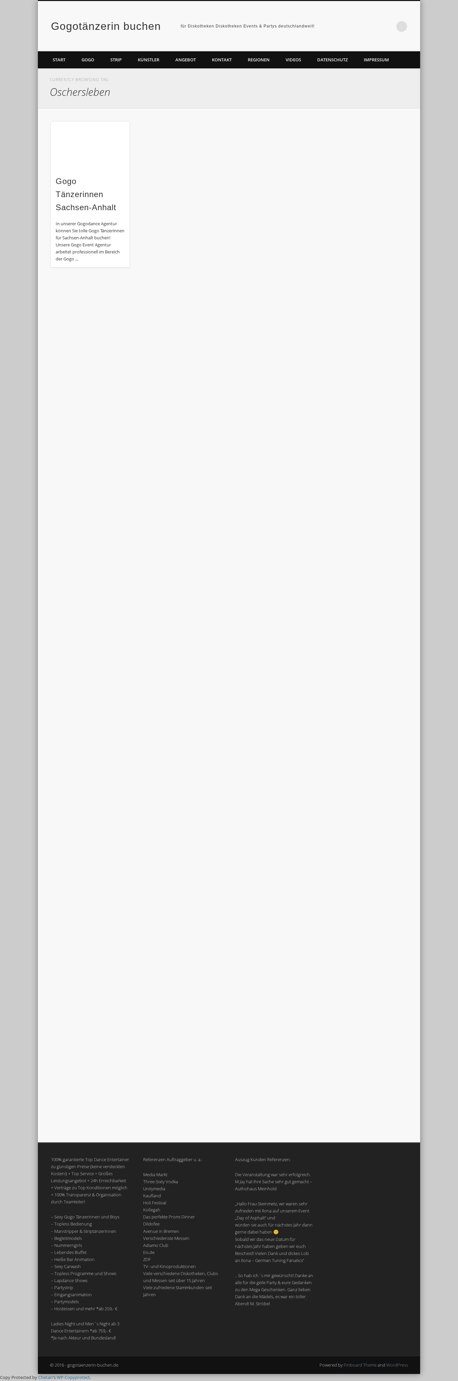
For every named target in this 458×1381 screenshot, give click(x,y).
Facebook (374, 26)
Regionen (259, 60)
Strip (116, 60)
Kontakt (222, 60)
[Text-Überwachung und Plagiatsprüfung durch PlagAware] (367, 833)
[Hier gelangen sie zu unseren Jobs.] (367, 634)
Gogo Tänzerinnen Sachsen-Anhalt (86, 194)
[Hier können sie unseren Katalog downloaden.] (367, 236)
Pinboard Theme (360, 1365)
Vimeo (388, 26)
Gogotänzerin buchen (106, 26)
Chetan (45, 1377)
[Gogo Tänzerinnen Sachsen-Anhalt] (90, 146)
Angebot (185, 60)
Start (59, 60)
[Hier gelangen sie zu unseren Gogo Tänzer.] (367, 767)
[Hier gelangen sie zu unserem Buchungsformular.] (367, 502)
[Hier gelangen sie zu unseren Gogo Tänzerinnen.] (367, 701)
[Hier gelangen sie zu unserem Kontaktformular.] (367, 369)
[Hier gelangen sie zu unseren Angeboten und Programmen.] (367, 303)
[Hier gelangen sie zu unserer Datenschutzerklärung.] (367, 435)
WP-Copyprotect (73, 1377)
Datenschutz (332, 60)
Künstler (148, 60)
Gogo (87, 60)
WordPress (397, 1365)
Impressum (376, 60)
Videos (293, 60)
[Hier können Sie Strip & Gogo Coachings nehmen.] (367, 899)
